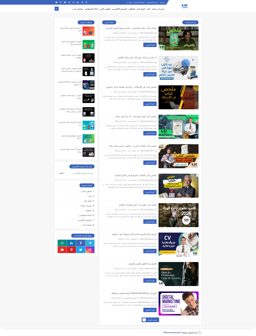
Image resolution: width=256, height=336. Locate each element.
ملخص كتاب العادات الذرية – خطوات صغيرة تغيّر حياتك (133, 145)
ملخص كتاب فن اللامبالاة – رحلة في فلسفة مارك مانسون (131, 86)
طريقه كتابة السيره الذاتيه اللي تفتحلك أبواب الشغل (134, 234)
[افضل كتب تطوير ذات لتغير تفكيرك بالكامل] (179, 215)
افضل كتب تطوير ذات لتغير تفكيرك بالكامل (138, 204)
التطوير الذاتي (105, 9)
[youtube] (56, 2)
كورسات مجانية (158, 9)
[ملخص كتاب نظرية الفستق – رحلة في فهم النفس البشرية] (179, 38)
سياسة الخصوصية (152, 2)
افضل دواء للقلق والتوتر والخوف (142, 263)
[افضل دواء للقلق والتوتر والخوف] (179, 274)
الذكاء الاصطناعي (91, 9)
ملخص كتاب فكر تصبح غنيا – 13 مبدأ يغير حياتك (136, 116)
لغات (148, 9)
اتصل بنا (129, 2)
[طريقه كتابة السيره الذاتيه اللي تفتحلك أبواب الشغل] (179, 245)
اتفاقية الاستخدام (139, 2)
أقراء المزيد (150, 45)
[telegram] (82, 2)
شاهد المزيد (109, 22)
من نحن (162, 2)
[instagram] (69, 2)
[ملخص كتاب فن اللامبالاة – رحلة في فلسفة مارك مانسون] (179, 97)
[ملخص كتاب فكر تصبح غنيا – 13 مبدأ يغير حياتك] (179, 127)
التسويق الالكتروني (119, 9)
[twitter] (65, 2)
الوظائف (131, 9)
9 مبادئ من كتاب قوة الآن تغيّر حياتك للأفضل (137, 57)
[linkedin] (78, 2)
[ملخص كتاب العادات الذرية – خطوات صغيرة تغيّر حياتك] (179, 156)
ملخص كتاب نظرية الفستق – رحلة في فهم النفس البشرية (131, 28)
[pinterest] (61, 2)
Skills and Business (171, 332)
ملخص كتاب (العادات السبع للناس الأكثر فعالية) (136, 175)
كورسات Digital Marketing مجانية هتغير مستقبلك (134, 293)
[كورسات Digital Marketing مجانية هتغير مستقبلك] (179, 303)
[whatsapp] (73, 2)
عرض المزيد (152, 320)
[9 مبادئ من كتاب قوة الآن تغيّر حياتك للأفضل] (179, 68)
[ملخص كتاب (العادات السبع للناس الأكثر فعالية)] (179, 186)
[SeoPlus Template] (199, 332)
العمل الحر (140, 9)
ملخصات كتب (77, 9)
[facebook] (86, 2)
